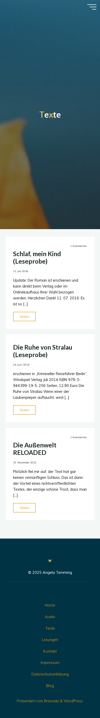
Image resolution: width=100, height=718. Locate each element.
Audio (50, 617)
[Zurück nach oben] (80, 698)
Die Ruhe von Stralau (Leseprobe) (42, 350)
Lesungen (50, 639)
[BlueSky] (50, 561)
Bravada (51, 701)
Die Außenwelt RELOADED (34, 448)
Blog (50, 686)
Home (50, 605)
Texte (50, 628)
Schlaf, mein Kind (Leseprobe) (37, 257)
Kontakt (50, 651)
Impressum (50, 662)
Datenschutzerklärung (50, 674)
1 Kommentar (78, 246)
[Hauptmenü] (91, 7)
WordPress (73, 701)
